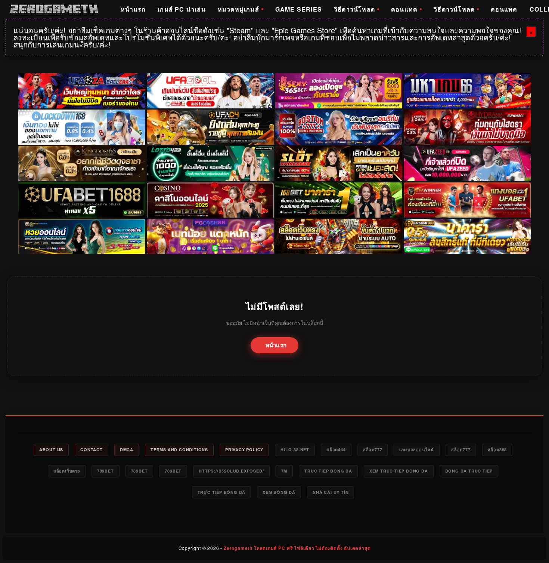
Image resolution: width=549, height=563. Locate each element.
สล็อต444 (336, 449)
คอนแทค (404, 9)
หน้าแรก (133, 9)
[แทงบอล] (467, 200)
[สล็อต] (338, 236)
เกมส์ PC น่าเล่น (182, 9)
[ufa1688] (81, 200)
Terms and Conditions (179, 449)
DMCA (126, 449)
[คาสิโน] (210, 200)
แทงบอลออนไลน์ (416, 449)
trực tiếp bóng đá (222, 492)
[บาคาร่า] (338, 200)
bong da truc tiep (469, 471)
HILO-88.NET (294, 449)
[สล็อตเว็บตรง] (210, 236)
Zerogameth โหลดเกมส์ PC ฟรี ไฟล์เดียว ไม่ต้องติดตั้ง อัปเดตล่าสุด (297, 548)
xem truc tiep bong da (398, 471)
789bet (105, 471)
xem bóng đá (279, 492)
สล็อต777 (372, 449)
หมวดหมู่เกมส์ (238, 9)
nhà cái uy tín (330, 492)
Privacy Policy (244, 449)
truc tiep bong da (328, 471)
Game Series (298, 9)
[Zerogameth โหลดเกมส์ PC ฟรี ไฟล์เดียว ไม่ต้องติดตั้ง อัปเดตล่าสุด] (53, 9)
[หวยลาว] (81, 236)
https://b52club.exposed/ (231, 471)
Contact (91, 449)
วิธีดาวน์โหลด (354, 9)
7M (284, 471)
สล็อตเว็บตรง (66, 471)
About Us (51, 449)
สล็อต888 (497, 449)
